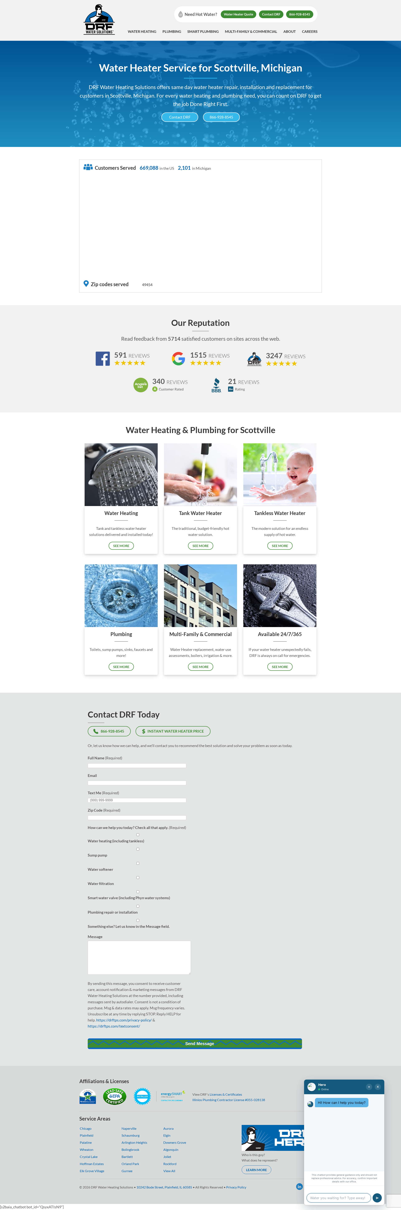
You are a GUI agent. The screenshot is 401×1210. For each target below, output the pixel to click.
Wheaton (86, 1149)
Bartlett (127, 1157)
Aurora (168, 1128)
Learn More (256, 1170)
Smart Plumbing (203, 31)
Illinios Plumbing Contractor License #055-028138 (228, 1100)
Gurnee (127, 1171)
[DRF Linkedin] (299, 1186)
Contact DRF (271, 14)
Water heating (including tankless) (116, 841)
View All (169, 1171)
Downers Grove (174, 1142)
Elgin (166, 1135)
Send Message (199, 1043)
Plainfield (86, 1135)
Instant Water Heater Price (175, 731)
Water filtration (101, 883)
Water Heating (142, 31)
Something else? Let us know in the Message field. (129, 926)
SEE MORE (121, 546)
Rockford (169, 1164)
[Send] (377, 1197)
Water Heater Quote (238, 14)
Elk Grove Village (92, 1171)
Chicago (85, 1128)
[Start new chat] (369, 1087)
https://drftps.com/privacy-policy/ (124, 1020)
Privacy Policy (236, 1187)
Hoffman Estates (92, 1164)
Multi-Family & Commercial (251, 31)
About (289, 31)
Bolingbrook (130, 1149)
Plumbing (171, 31)
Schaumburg (131, 1135)
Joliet (167, 1157)
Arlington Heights (134, 1142)
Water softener (100, 869)
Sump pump (97, 855)
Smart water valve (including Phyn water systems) (129, 897)
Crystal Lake (89, 1157)
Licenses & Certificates (226, 1094)
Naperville (129, 1128)
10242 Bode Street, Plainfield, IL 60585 (164, 1187)
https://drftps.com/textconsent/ (114, 1026)
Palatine (86, 1142)
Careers (309, 31)
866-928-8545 (299, 14)
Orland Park (130, 1164)
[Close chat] (378, 1087)
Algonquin (170, 1149)
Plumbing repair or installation (113, 912)
